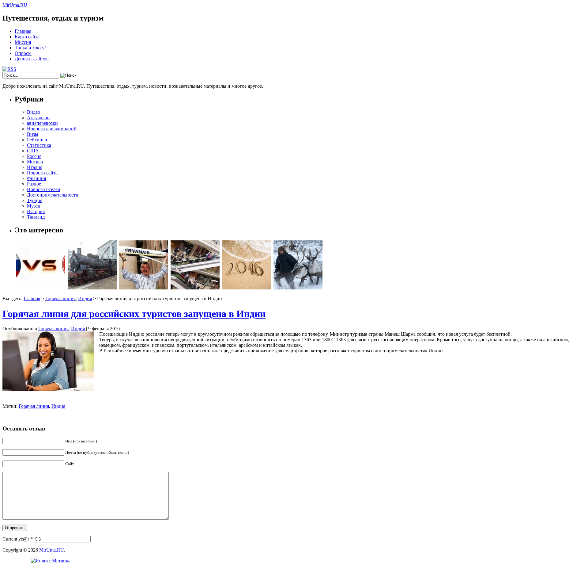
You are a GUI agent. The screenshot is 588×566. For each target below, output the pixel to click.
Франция (36, 178)
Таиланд (36, 217)
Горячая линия (60, 298)
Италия (34, 167)
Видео (33, 112)
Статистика (39, 145)
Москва (35, 161)
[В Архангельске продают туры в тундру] (297, 287)
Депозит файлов (32, 58)
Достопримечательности (52, 194)
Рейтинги (37, 139)
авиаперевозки (42, 123)
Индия (85, 298)
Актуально (38, 117)
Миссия (23, 42)
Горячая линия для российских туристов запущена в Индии (134, 313)
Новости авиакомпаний (52, 128)
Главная (23, 31)
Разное (34, 183)
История (36, 211)
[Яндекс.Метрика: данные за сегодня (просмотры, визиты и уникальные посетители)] (50, 561)
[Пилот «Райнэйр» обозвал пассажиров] (143, 287)
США (33, 150)
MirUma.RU (14, 5)
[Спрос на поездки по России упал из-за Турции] (40, 287)
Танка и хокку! (30, 47)
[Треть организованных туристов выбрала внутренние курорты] (246, 287)
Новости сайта (42, 172)
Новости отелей (43, 189)
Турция (34, 200)
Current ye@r (17, 538)
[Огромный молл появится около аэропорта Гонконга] (195, 287)
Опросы (23, 53)
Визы (32, 134)
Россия (34, 156)
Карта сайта (27, 36)
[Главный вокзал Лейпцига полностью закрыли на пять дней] (92, 287)
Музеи (33, 205)
